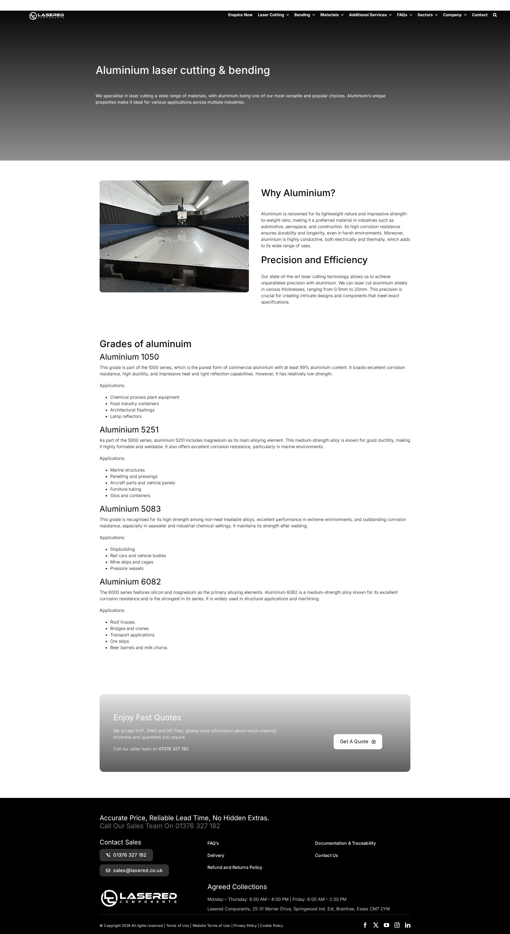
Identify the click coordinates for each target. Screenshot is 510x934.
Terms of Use (177, 925)
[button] (495, 14)
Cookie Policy (271, 925)
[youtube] (386, 925)
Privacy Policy (245, 925)
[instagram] (397, 925)
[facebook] (365, 925)
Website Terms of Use (211, 925)
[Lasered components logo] (139, 886)
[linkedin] (407, 925)
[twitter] (376, 925)
